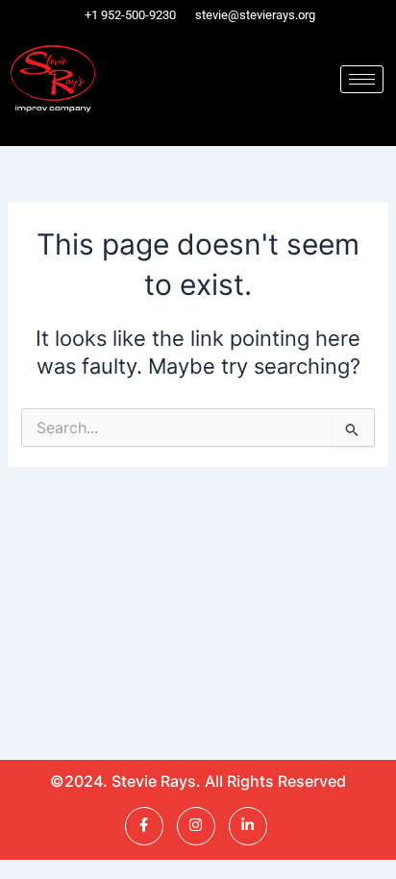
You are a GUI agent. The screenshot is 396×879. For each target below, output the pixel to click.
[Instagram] (196, 826)
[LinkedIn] (248, 826)
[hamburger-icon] (362, 79)
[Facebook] (144, 826)
